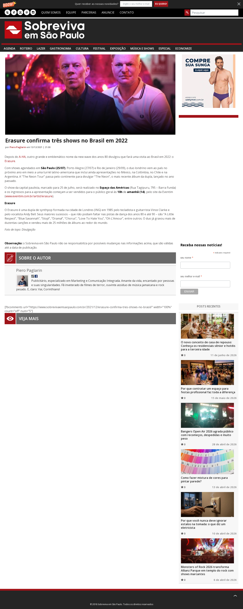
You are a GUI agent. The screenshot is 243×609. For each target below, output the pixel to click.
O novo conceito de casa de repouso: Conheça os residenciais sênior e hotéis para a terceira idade (208, 345)
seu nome (186, 258)
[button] (121, 4)
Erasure (10, 161)
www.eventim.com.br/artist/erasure (29, 196)
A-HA (22, 157)
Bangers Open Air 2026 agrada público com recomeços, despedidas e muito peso (207, 434)
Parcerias (88, 12)
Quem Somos (51, 12)
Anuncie (108, 12)
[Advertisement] (173, 33)
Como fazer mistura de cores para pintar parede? (204, 479)
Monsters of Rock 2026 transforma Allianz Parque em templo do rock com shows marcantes (207, 570)
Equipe (71, 12)
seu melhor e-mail (191, 277)
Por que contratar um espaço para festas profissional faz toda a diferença (208, 390)
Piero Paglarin (18, 147)
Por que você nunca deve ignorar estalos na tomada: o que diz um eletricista (204, 524)
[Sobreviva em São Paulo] (44, 30)
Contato (127, 12)
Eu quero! (161, 3)
